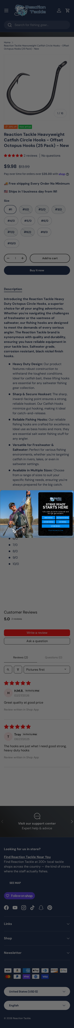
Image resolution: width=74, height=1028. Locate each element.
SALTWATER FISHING (62, 517)
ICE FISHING (62, 522)
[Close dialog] (72, 492)
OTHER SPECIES (55, 526)
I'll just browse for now (55, 530)
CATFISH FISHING (48, 522)
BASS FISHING (48, 517)
